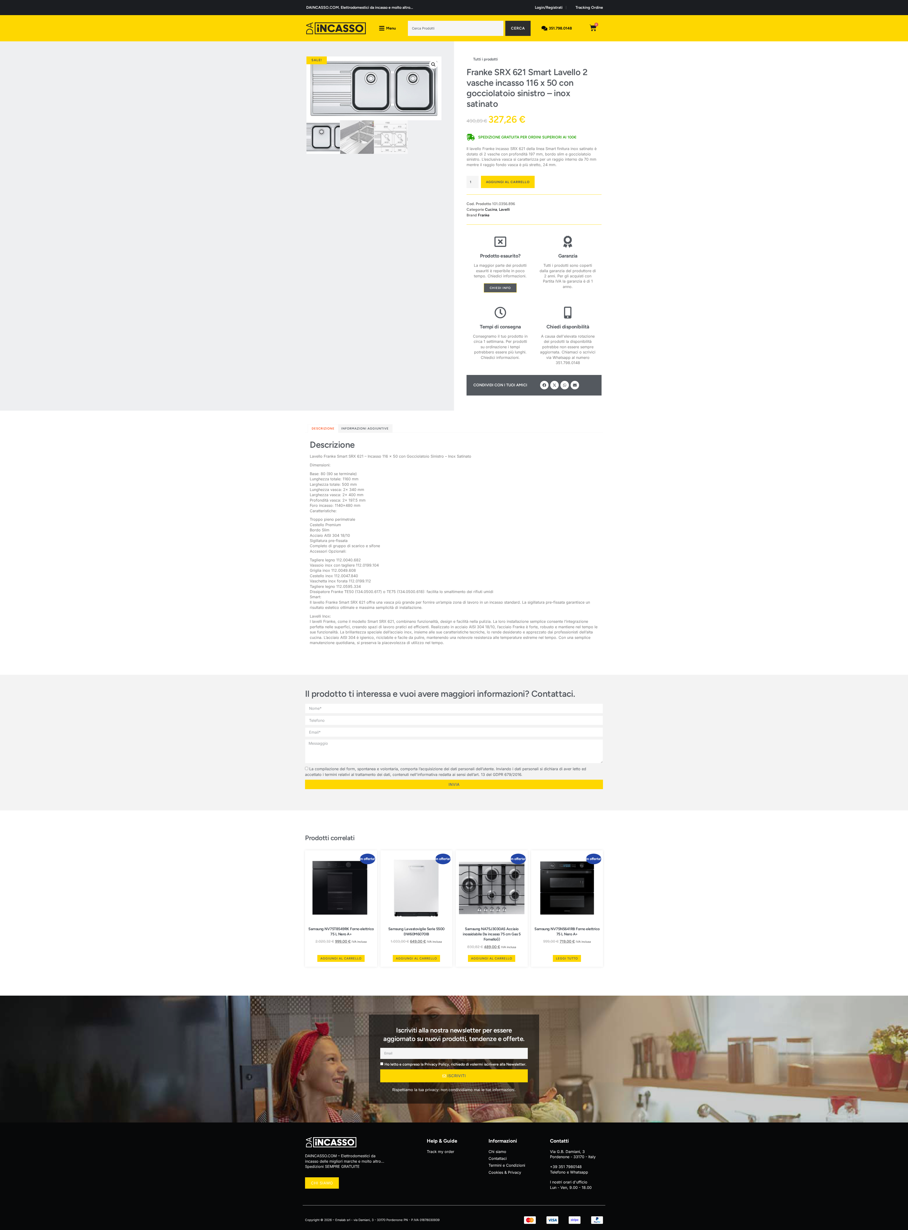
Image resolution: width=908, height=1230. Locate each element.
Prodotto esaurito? (500, 256)
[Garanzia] (568, 242)
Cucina (491, 209)
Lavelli (504, 209)
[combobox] (455, 28)
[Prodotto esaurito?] (500, 242)
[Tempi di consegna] (500, 312)
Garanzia (567, 256)
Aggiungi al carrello (508, 182)
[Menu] (382, 28)
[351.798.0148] (544, 28)
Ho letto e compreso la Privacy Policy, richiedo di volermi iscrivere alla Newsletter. (455, 1064)
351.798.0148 (560, 28)
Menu (391, 28)
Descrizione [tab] (323, 428)
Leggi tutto (567, 958)
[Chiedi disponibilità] (568, 312)
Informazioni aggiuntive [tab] (365, 428)
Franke (483, 215)
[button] (433, 64)
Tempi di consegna (500, 327)
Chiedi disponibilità (567, 327)
